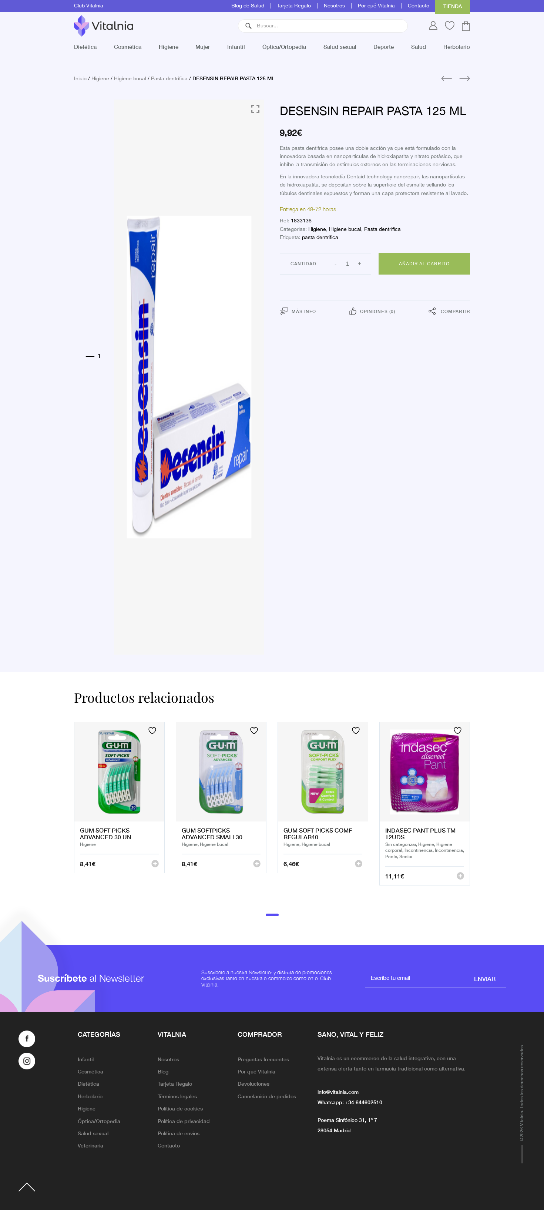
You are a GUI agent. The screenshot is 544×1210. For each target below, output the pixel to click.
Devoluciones (253, 1083)
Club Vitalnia (88, 6)
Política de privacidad (184, 1121)
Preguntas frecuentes (263, 1059)
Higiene (168, 46)
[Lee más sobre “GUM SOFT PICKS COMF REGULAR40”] (358, 863)
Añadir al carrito (424, 263)
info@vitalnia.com (338, 1091)
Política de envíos (178, 1133)
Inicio (80, 79)
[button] (248, 26)
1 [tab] (272, 914)
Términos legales (177, 1096)
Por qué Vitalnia (376, 6)
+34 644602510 (363, 1102)
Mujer (202, 46)
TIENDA (452, 6)
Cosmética (127, 46)
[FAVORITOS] (153, 730)
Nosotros (334, 6)
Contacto (418, 6)
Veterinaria (90, 1145)
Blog (163, 1071)
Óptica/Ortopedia (284, 46)
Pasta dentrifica (169, 79)
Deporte (383, 46)
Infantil (236, 46)
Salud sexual (339, 46)
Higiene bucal (130, 79)
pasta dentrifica (320, 237)
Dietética (85, 46)
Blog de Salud (247, 6)
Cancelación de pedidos (267, 1096)
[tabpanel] (119, 813)
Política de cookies (180, 1108)
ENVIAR (485, 978)
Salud (418, 46)
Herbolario (456, 46)
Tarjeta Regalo (294, 6)
